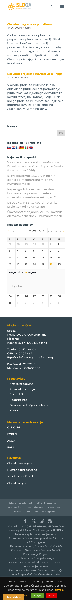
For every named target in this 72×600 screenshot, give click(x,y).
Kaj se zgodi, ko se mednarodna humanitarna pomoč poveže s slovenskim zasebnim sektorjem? (31, 193)
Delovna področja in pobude (29, 405)
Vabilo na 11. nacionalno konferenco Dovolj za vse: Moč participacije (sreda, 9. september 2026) (35, 166)
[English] (31, 147)
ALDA (11, 440)
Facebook (54, 507)
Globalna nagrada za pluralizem (29, 24)
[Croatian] (14, 147)
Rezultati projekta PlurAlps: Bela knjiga (34, 74)
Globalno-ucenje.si (19, 463)
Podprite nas (18, 399)
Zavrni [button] (51, 595)
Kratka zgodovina (21, 383)
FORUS (12, 434)
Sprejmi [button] (37, 595)
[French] (18, 147)
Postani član (18, 394)
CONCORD (14, 427)
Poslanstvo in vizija (22, 389)
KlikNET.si (57, 530)
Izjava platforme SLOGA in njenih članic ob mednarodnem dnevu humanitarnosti (31, 179)
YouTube (32, 511)
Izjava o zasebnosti (20, 503)
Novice (27, 27)
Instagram (48, 511)
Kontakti (15, 410)
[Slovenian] (9, 147)
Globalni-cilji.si (16, 483)
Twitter (18, 511)
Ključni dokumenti (48, 503)
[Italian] (27, 147)
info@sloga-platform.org (36, 357)
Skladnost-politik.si (20, 476)
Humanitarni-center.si (22, 469)
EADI (10, 447)
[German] (22, 147)
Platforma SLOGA (45, 526)
